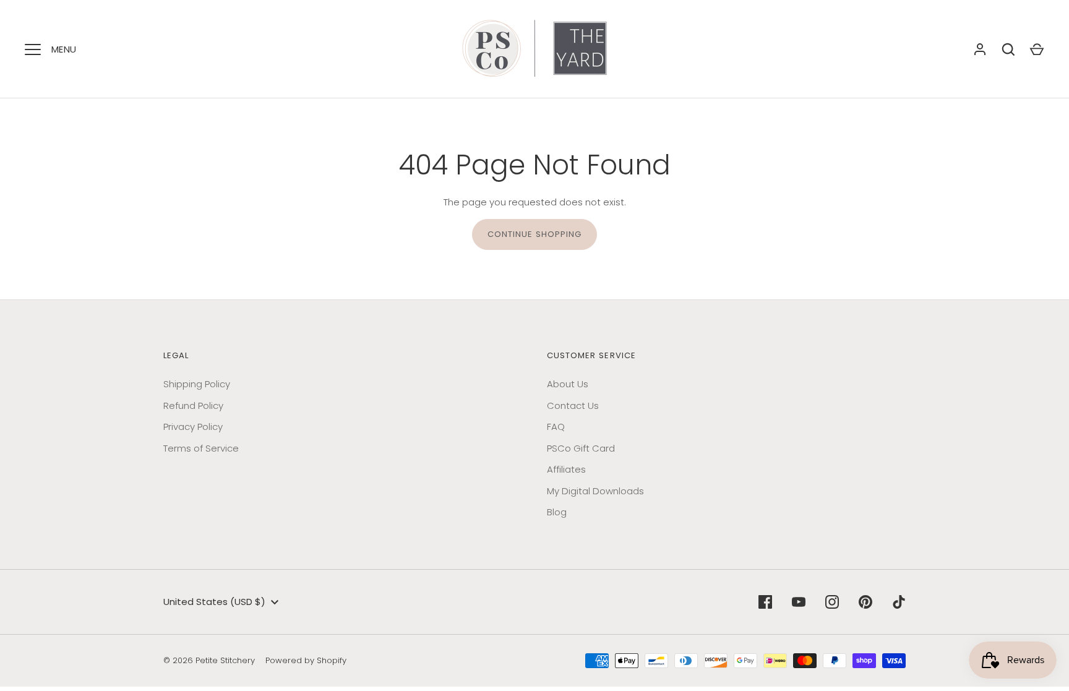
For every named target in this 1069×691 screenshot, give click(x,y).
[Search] (1008, 49)
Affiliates (566, 469)
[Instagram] (832, 602)
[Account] (980, 49)
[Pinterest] (865, 602)
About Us (567, 383)
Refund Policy (193, 405)
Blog (557, 511)
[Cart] (1036, 49)
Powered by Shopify (305, 660)
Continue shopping (534, 234)
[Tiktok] (898, 602)
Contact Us (573, 405)
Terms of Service (201, 448)
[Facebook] (765, 602)
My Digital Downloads (595, 490)
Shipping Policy (196, 383)
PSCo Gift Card (581, 448)
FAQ (556, 426)
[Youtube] (798, 602)
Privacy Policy (193, 426)
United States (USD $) (214, 601)
